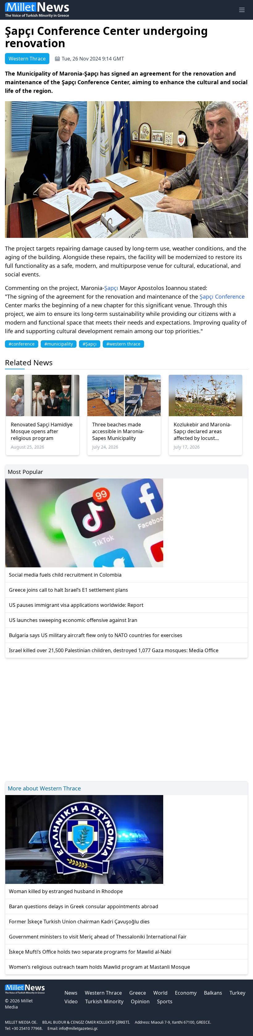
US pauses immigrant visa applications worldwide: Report (76, 605)
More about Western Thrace (44, 788)
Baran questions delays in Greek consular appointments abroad (83, 906)
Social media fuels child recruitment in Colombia (65, 574)
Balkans (213, 992)
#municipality (58, 344)
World (160, 992)
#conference (22, 344)
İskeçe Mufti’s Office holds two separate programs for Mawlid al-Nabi (90, 951)
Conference (230, 296)
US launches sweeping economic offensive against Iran (73, 620)
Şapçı (111, 288)
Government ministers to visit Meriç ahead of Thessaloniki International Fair (98, 936)
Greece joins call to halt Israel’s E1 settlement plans (68, 589)
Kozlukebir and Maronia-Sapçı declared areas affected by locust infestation (202, 431)
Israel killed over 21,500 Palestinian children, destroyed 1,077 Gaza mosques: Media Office (113, 650)
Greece (137, 992)
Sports (164, 1001)
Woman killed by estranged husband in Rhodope (66, 891)
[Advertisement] (126, 718)
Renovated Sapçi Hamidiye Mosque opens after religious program (42, 431)
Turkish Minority (104, 1001)
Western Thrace (103, 992)
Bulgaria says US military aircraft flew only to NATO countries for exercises (95, 635)
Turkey (237, 992)
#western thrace (123, 344)
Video (71, 1001)
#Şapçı (90, 344)
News (70, 992)
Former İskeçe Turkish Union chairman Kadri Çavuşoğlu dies (79, 921)
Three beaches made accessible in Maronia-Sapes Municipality (118, 431)
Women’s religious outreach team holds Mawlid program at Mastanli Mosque (99, 966)
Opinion (140, 1001)
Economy (186, 992)
